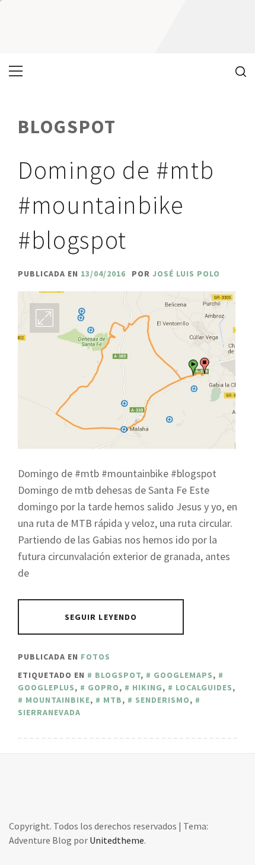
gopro (103, 687)
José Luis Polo (186, 273)
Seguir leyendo (101, 617)
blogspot (118, 675)
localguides (204, 687)
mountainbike (58, 699)
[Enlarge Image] (44, 318)
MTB (112, 699)
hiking (147, 687)
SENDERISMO (162, 699)
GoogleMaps (183, 675)
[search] (236, 71)
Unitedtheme (117, 840)
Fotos (95, 656)
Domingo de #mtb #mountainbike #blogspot (116, 205)
